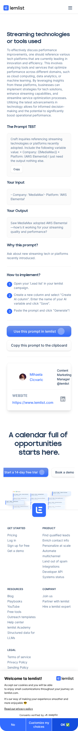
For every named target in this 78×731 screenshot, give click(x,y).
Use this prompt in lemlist (35, 331)
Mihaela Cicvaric (36, 377)
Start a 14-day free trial (20, 472)
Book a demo (64, 472)
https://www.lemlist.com (32, 402)
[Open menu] (70, 7)
